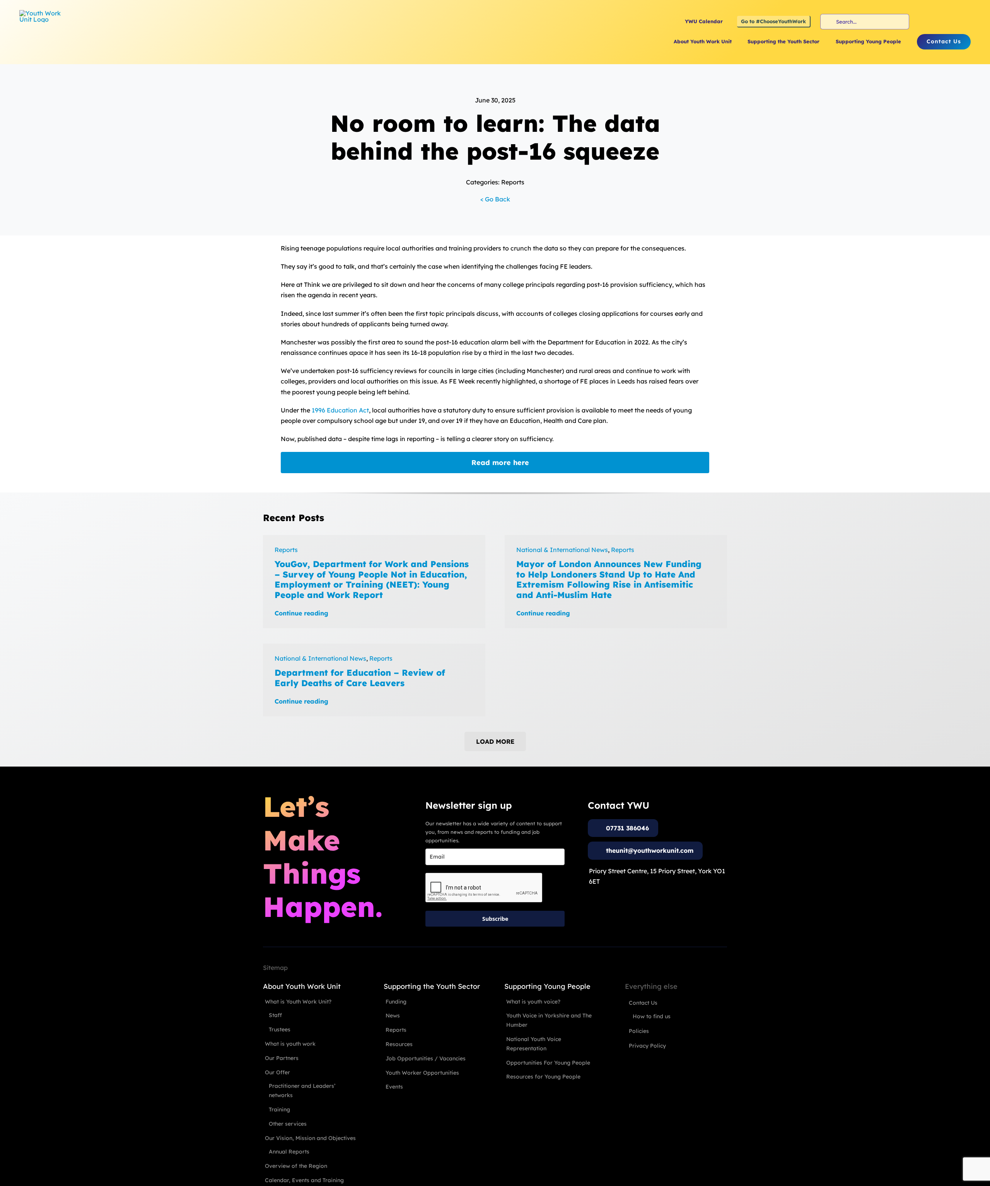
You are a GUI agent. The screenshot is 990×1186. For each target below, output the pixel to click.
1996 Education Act (340, 410)
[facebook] (924, 22)
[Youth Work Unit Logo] (42, 13)
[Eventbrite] (952, 22)
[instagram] (938, 22)
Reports (286, 550)
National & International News (562, 550)
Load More (495, 741)
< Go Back (495, 199)
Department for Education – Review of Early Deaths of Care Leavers (360, 677)
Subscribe (495, 918)
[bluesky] (966, 22)
